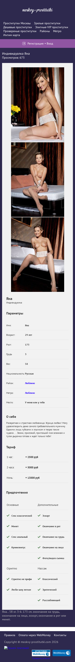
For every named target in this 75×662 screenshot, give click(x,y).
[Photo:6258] (37, 254)
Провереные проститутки (19, 31)
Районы (45, 31)
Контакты (60, 635)
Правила (9, 635)
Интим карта (11, 35)
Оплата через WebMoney (35, 635)
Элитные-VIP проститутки (51, 27)
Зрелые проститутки (47, 23)
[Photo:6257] (37, 179)
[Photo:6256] (37, 104)
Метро (57, 31)
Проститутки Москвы (17, 23)
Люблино (30, 383)
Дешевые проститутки (17, 27)
